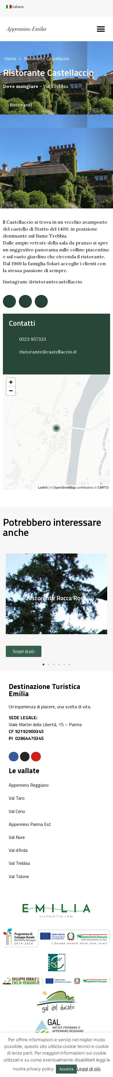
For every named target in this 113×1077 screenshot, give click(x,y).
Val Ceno (17, 811)
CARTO (103, 487)
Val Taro (17, 797)
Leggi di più (89, 1069)
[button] (100, 28)
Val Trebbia (55, 86)
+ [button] (11, 382)
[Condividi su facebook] (9, 301)
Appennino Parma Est (30, 824)
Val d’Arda (18, 850)
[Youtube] (36, 757)
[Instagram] (25, 757)
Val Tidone (19, 876)
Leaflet (43, 487)
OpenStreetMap (64, 487)
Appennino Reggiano (29, 785)
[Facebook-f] (14, 757)
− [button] (11, 390)
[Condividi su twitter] (25, 301)
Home (10, 58)
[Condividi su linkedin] (41, 301)
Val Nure (17, 837)
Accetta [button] (66, 1069)
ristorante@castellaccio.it (48, 352)
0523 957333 (32, 339)
